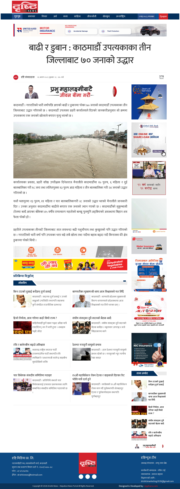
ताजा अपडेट (142, 373)
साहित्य (77, 16)
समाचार (31, 16)
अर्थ (55, 16)
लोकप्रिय (22, 283)
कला (65, 16)
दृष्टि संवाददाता (28, 77)
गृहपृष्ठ (17, 16)
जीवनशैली (91, 16)
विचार (44, 16)
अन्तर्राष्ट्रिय (120, 16)
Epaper (163, 16)
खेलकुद (106, 16)
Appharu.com (151, 486)
